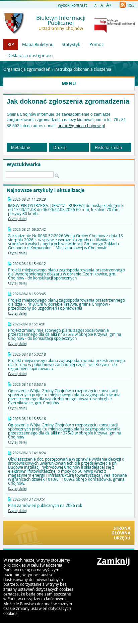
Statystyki (71, 44)
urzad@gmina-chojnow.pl (81, 125)
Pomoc (96, 44)
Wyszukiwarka (24, 164)
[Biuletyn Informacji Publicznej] (114, 31)
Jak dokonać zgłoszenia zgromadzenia (68, 101)
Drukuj (59, 147)
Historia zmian (108, 147)
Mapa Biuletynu (38, 44)
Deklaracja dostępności (30, 55)
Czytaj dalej (17, 219)
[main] (69, 120)
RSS (131, 5)
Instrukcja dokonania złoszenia (82, 69)
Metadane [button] (20, 147)
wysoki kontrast (72, 5)
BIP (10, 44)
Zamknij (113, 561)
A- (95, 5)
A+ (109, 5)
